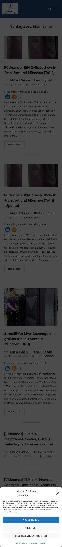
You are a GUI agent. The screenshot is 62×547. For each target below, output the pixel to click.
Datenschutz (33, 543)
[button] (57, 493)
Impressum (42, 543)
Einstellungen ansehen (31, 536)
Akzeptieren (31, 520)
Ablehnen (31, 528)
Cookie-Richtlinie (21, 543)
